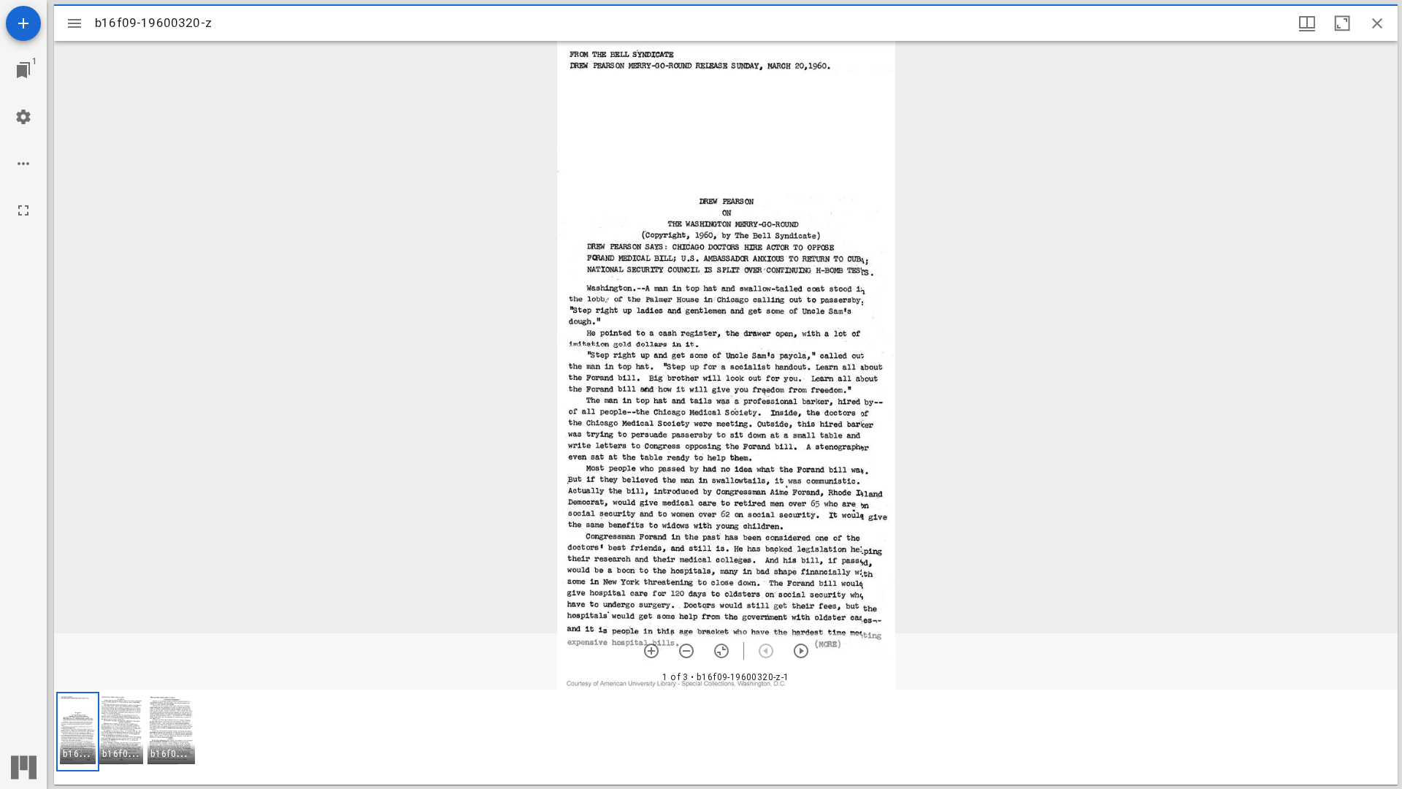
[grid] (726, 737)
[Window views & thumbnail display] (1307, 23)
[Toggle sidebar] (74, 23)
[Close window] (1377, 23)
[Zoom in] (651, 650)
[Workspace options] (23, 163)
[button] (78, 731)
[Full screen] (23, 210)
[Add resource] (23, 23)
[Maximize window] (1342, 23)
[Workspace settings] (23, 116)
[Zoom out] (686, 650)
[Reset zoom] (721, 650)
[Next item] (801, 650)
